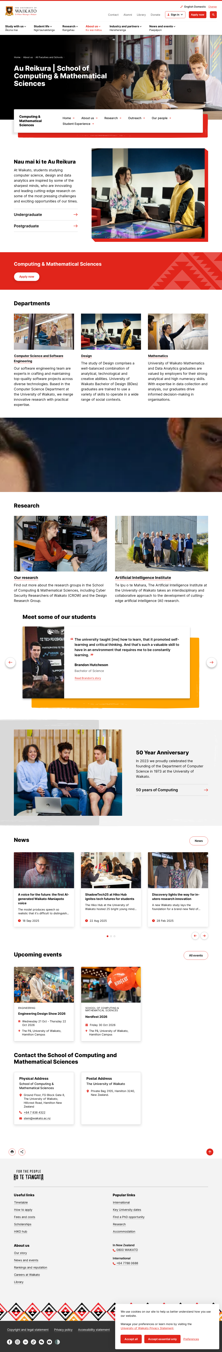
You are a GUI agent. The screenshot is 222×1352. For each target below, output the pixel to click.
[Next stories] (204, 936)
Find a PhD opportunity (128, 1217)
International (121, 1202)
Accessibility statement (94, 1329)
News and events (26, 1260)
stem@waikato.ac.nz (37, 1118)
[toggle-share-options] (21, 1152)
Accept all (131, 1339)
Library (141, 14)
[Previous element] (211, 662)
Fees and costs (24, 1217)
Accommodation (124, 1231)
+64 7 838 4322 (34, 1112)
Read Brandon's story (88, 678)
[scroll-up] (209, 1152)
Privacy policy (63, 1329)
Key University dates (127, 1209)
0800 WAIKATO (127, 1250)
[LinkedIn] (25, 1343)
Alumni (127, 14)
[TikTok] (33, 1343)
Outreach (134, 118)
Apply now (197, 14)
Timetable (21, 1202)
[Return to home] (21, 11)
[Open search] (213, 14)
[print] (12, 1152)
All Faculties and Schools (49, 57)
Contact (113, 14)
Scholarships (22, 1224)
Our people (160, 118)
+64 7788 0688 (127, 1263)
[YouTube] (49, 1343)
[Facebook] (9, 1343)
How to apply (23, 1209)
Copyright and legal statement (28, 1329)
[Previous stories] (195, 936)
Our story (20, 1253)
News (199, 841)
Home (17, 57)
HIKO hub (20, 1231)
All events (196, 955)
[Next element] (10, 662)
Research (111, 118)
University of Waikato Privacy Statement (147, 1328)
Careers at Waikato (27, 1274)
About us (28, 57)
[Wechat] (41, 1343)
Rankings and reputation (30, 1267)
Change (212, 6)
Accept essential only (162, 1339)
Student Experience (76, 124)
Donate (155, 14)
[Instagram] (17, 1343)
